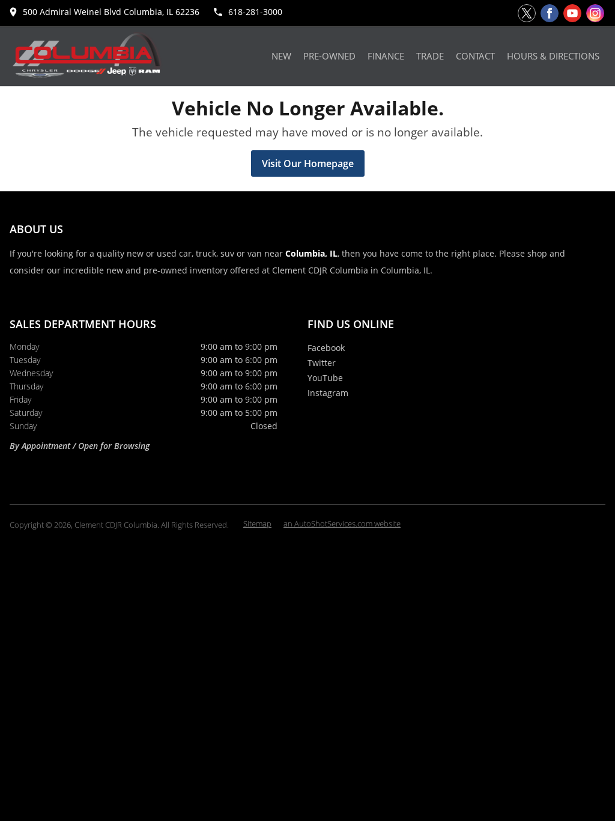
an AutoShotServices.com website (342, 523)
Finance (386, 56)
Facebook (326, 347)
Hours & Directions (553, 56)
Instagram (328, 392)
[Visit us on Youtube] (572, 13)
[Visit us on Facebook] (550, 13)
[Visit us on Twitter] (527, 13)
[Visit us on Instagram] (595, 13)
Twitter (322, 362)
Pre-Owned (329, 56)
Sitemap (257, 523)
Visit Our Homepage (308, 163)
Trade (430, 56)
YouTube (325, 377)
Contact (475, 56)
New (281, 56)
